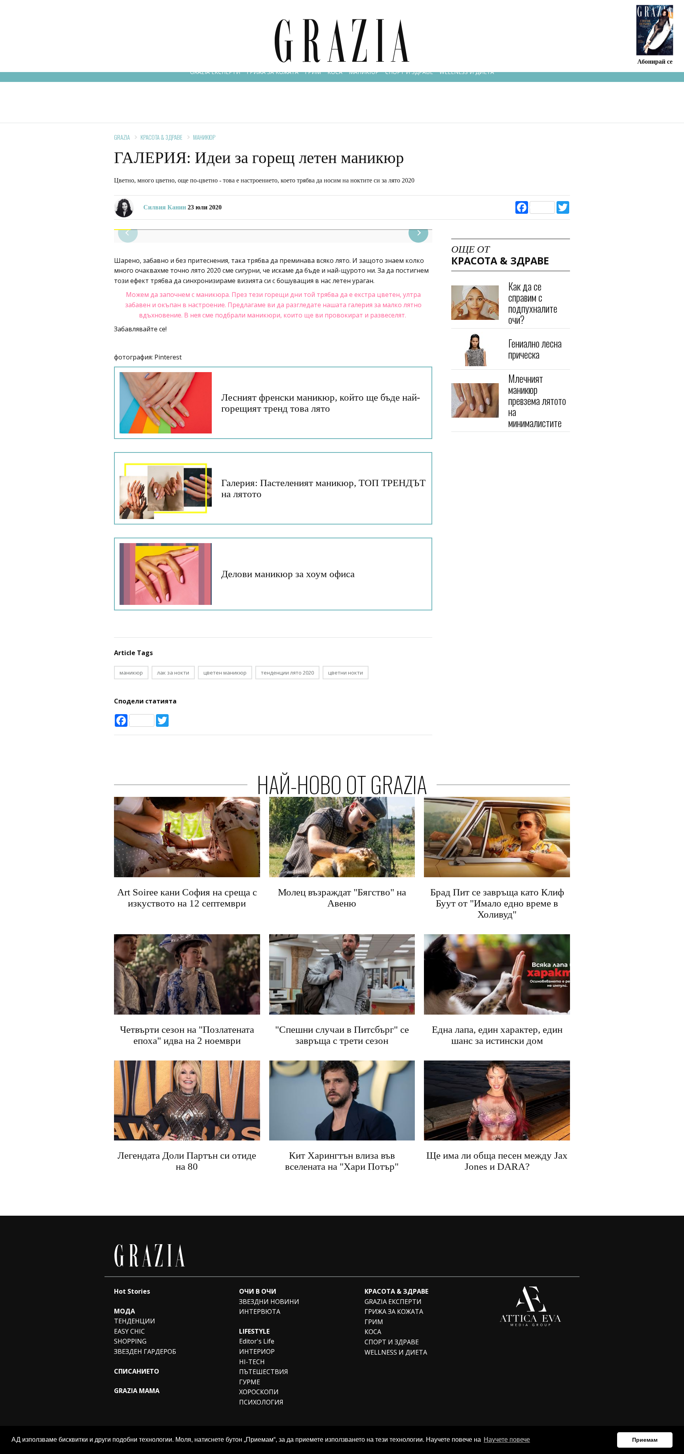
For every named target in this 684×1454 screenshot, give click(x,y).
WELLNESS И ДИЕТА (466, 72)
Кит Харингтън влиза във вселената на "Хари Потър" (342, 1161)
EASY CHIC (129, 1331)
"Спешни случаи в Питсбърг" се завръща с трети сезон (342, 1035)
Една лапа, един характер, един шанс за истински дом (497, 1035)
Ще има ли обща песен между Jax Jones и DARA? (497, 1161)
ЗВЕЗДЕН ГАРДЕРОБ (145, 1351)
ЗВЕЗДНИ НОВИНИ (269, 1301)
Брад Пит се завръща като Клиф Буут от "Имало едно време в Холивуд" (497, 903)
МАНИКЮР (364, 72)
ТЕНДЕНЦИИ (134, 1321)
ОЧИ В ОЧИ (257, 1291)
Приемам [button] (644, 1440)
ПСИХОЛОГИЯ (261, 1402)
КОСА (334, 72)
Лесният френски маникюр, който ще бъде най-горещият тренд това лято (320, 403)
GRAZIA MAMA (137, 1390)
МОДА (124, 1311)
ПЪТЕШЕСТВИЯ (263, 1371)
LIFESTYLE (254, 1331)
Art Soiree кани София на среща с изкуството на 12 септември (187, 898)
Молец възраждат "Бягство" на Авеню (342, 898)
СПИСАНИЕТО (136, 1371)
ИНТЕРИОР (257, 1351)
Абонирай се (655, 61)
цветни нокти (345, 672)
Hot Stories (132, 1291)
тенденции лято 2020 (287, 672)
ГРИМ (313, 72)
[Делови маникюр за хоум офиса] (166, 573)
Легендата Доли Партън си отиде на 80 (187, 1161)
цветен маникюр (225, 672)
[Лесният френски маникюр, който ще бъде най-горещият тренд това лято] (166, 402)
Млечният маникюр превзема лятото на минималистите (537, 400)
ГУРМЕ (249, 1382)
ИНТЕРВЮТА (259, 1311)
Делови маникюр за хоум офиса (288, 573)
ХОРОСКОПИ (259, 1391)
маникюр (131, 672)
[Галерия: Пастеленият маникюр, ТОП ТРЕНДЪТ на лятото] (166, 488)
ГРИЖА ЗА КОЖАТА (272, 72)
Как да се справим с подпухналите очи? (532, 303)
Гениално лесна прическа (535, 348)
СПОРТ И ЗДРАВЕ (409, 72)
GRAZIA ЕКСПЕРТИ (215, 72)
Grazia (122, 137)
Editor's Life (256, 1341)
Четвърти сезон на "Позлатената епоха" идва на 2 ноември (187, 1035)
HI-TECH (252, 1361)
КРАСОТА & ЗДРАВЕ (161, 137)
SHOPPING (130, 1341)
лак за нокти (173, 672)
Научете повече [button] (507, 1439)
